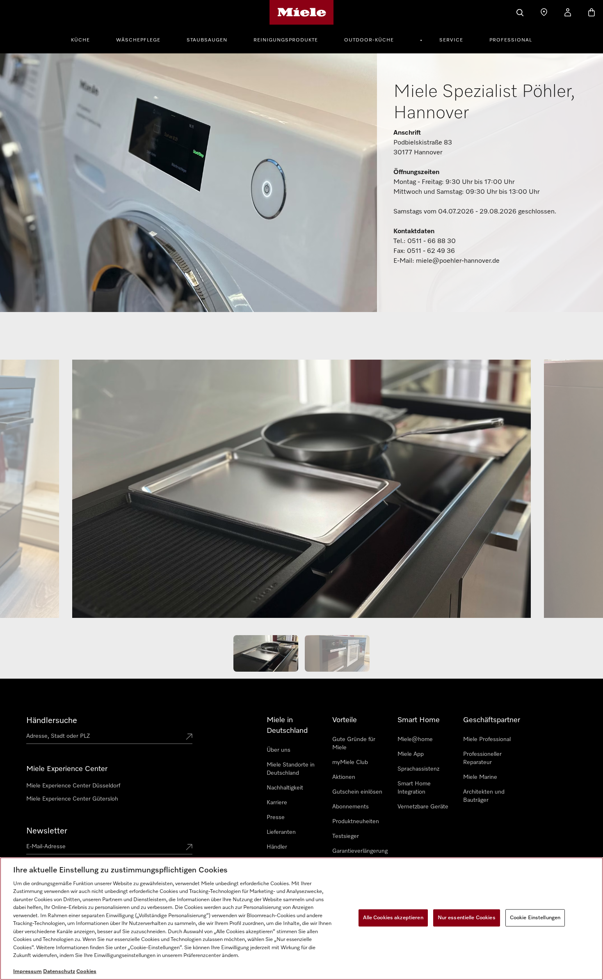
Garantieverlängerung (360, 851)
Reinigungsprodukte (286, 40)
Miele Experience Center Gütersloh (72, 799)
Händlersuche (51, 720)
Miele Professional (487, 739)
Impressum (27, 971)
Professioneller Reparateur (482, 758)
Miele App (410, 754)
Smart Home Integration (414, 788)
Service (451, 40)
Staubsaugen (207, 40)
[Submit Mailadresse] (189, 848)
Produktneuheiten (355, 821)
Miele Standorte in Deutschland (291, 769)
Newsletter (46, 831)
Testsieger (345, 836)
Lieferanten (281, 832)
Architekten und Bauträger (484, 796)
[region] (301, 918)
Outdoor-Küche (369, 40)
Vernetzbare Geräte (422, 807)
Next (570, 492)
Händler (277, 847)
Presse (276, 817)
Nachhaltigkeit (285, 788)
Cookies (86, 971)
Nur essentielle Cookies (467, 917)
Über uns (278, 750)
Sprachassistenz (418, 769)
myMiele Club (350, 762)
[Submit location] (189, 737)
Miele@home (415, 739)
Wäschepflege (138, 40)
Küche (80, 40)
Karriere (277, 803)
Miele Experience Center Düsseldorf (73, 786)
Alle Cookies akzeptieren (393, 917)
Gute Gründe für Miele (353, 743)
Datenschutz (59, 971)
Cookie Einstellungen (535, 917)
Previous (32, 492)
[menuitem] (85, 39)
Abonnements (350, 807)
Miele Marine (480, 777)
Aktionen (343, 777)
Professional (510, 40)
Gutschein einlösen (357, 792)
